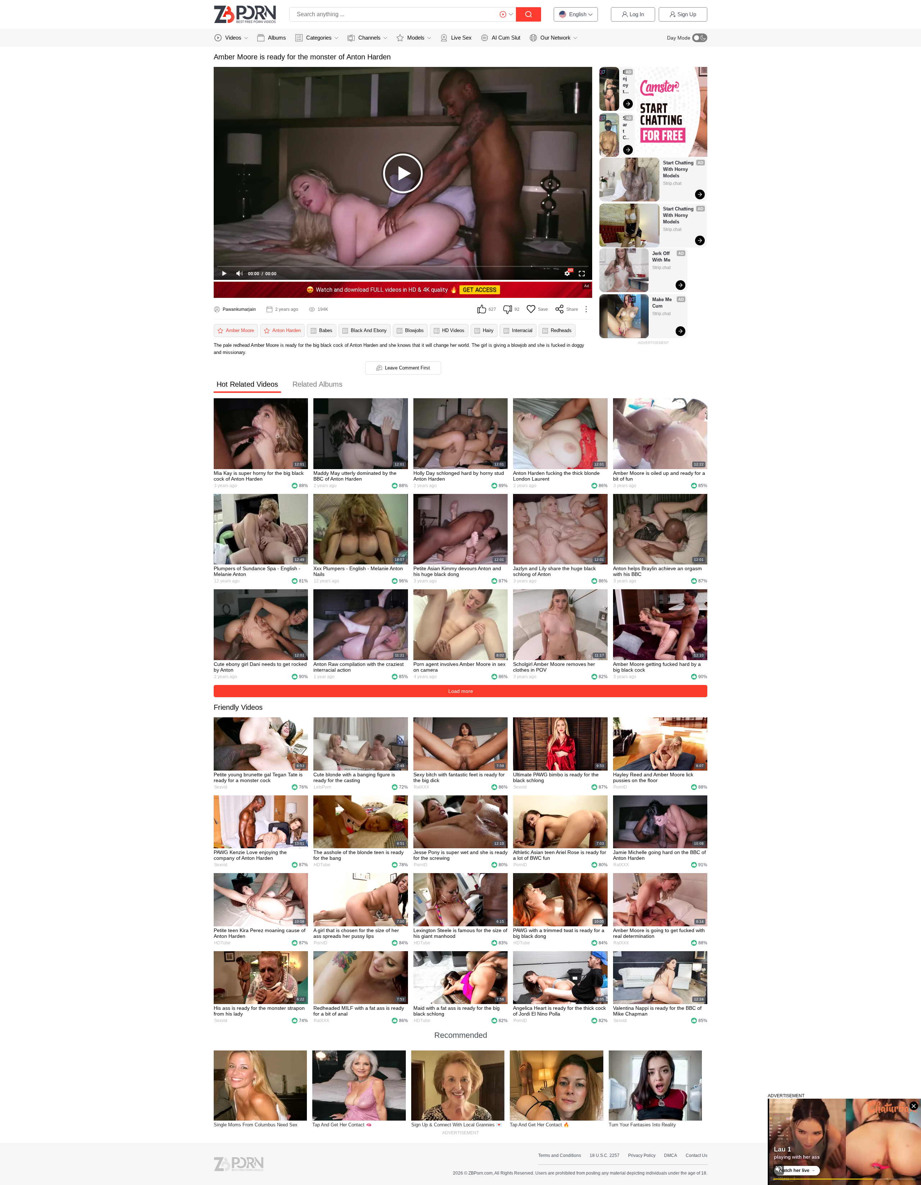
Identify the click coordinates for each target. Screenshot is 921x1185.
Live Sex (461, 38)
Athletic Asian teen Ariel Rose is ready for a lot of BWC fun (559, 855)
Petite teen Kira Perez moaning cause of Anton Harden (259, 933)
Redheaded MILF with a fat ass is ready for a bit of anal (358, 1011)
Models (416, 38)
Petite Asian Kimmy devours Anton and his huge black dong (457, 571)
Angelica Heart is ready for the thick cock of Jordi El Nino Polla (559, 1011)
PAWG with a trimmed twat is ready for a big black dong (558, 933)
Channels (369, 38)
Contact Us (696, 1155)
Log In (637, 14)
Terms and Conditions (559, 1155)
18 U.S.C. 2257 (605, 1155)
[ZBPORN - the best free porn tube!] (245, 14)
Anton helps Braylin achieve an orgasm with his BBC (657, 571)
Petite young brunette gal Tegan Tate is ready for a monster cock (258, 777)
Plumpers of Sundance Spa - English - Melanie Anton (257, 571)
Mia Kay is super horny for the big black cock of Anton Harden (259, 476)
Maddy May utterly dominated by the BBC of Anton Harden (354, 476)
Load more (460, 691)
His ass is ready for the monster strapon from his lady (259, 1011)
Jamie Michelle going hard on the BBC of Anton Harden (659, 855)
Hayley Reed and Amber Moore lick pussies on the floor (653, 777)
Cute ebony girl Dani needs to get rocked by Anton (260, 667)
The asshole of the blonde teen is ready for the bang (358, 855)
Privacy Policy (641, 1155)
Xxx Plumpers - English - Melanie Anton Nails (358, 571)
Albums (277, 38)
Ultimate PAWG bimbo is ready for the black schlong (556, 777)
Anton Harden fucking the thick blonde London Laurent (556, 476)
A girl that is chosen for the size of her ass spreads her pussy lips (356, 933)
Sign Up (686, 14)
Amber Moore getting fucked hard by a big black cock (657, 667)
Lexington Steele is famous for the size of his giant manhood (460, 933)
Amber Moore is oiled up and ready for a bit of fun (659, 476)
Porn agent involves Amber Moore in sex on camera (459, 667)
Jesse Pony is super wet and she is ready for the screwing (460, 855)
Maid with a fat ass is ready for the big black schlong (456, 1011)
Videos (233, 38)
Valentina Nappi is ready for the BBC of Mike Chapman (657, 1011)
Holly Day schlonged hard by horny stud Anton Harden (458, 476)
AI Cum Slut (506, 38)
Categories (319, 38)
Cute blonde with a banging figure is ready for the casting (354, 777)
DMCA (670, 1155)
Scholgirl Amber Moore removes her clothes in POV (554, 667)
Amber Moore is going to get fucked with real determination (659, 933)
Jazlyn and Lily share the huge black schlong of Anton (554, 571)
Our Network (555, 38)
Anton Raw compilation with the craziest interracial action (358, 667)
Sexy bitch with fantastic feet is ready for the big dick (459, 777)
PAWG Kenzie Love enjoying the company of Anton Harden (250, 855)
